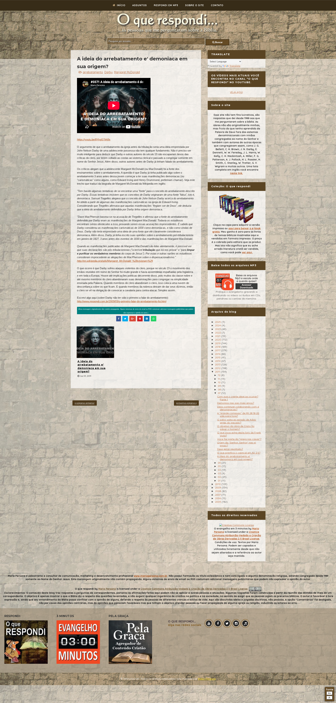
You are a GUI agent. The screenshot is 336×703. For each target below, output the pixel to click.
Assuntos (139, 5)
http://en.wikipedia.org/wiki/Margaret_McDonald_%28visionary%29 (115, 260)
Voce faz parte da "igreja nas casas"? (239, 439)
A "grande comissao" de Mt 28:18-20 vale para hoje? (238, 415)
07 (219, 393)
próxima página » (186, 403)
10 (219, 382)
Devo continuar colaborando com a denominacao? (238, 408)
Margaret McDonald (127, 72)
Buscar (218, 42)
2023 (218, 329)
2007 (218, 494)
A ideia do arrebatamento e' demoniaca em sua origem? (92, 366)
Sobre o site (194, 5)
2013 (218, 364)
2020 (218, 339)
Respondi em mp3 (166, 5)
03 (220, 473)
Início (120, 5)
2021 (218, 336)
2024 (218, 325)
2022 (218, 332)
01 (219, 480)
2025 (218, 321)
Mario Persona (107, 588)
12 (219, 375)
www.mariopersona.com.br (150, 575)
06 (219, 462)
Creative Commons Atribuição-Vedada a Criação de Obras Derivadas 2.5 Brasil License (236, 535)
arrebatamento (93, 72)
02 (220, 476)
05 (220, 466)
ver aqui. (247, 252)
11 (219, 378)
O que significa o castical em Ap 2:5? (238, 452)
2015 (218, 357)
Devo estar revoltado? (230, 449)
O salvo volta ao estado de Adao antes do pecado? (236, 421)
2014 (218, 361)
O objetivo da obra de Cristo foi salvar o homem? (235, 428)
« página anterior (84, 403)
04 (220, 469)
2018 (218, 346)
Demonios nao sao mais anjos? (235, 403)
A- (329, 697)
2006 (218, 498)
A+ (329, 693)
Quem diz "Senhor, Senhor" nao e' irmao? (236, 444)
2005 (218, 501)
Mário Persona (207, 678)
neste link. (236, 173)
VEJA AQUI (236, 92)
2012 (218, 368)
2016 (218, 354)
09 (220, 385)
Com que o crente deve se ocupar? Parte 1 (237, 398)
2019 (218, 343)
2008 (218, 491)
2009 (218, 487)
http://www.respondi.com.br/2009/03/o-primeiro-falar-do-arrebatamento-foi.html (121, 301)
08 (220, 389)
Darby (108, 72)
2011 (218, 371)
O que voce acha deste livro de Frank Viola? (239, 434)
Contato (217, 5)
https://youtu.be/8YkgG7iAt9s (93, 139)
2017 (218, 350)
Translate (234, 65)
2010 (218, 484)
